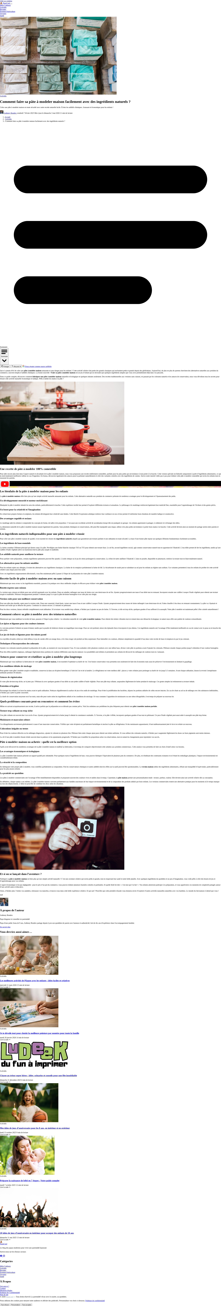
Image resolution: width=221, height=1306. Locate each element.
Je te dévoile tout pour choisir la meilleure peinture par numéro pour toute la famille (39, 1033)
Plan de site (4, 1295)
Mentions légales (6, 1290)
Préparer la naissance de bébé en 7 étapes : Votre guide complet (29, 1180)
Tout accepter (26, 1305)
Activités (3, 7)
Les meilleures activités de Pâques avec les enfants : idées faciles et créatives (35, 980)
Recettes (3, 9)
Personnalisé (15, 1305)
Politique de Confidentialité (10, 1293)
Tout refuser (5, 1305)
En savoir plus (5, 927)
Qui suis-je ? (4, 1286)
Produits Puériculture (7, 11)
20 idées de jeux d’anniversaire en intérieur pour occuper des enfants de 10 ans (37, 1233)
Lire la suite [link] (4, 987)
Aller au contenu (6, 1)
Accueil (7, 117)
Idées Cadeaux (5, 5)
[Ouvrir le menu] (11, 3)
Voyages (3, 14)
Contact (3, 1288)
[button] (110, 484)
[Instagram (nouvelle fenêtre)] (4, 1256)
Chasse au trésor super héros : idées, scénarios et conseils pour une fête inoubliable (38, 1075)
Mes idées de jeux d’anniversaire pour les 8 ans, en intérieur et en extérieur (35, 1128)
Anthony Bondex (10, 113)
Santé (2, 16)
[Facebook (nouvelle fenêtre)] (1, 1256)
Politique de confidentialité (95, 1301)
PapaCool (9, 1297)
